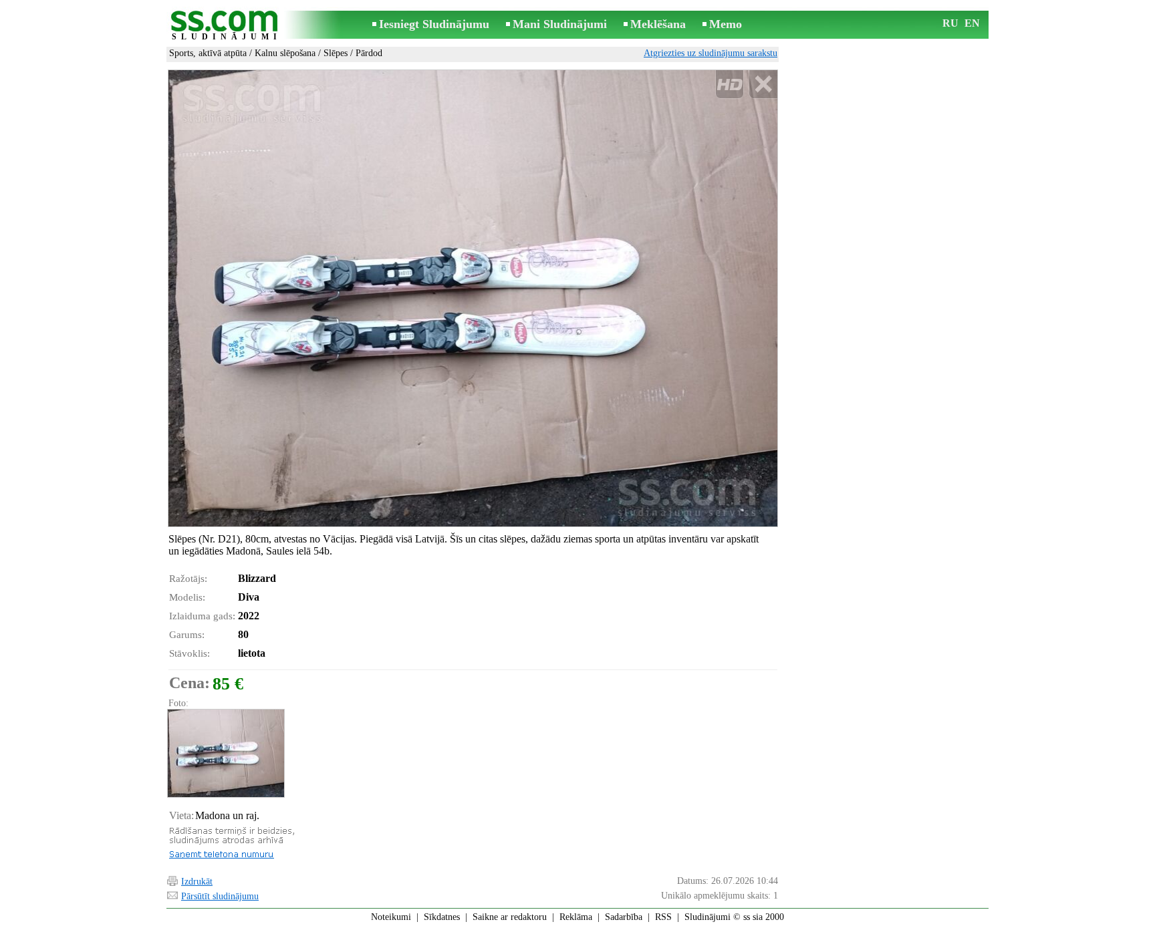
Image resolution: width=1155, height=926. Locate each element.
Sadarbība (623, 917)
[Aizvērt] (763, 84)
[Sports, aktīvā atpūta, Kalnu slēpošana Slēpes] (225, 753)
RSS (663, 917)
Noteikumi (391, 917)
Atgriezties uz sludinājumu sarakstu (710, 53)
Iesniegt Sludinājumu (434, 24)
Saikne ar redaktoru (510, 917)
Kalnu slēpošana (285, 53)
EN (972, 23)
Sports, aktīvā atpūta (208, 53)
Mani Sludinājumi (560, 24)
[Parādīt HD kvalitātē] (473, 298)
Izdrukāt (197, 882)
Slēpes (336, 53)
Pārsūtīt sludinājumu (220, 896)
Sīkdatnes (442, 917)
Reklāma (575, 917)
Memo (725, 24)
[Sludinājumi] (226, 25)
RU (950, 23)
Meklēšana (658, 24)
